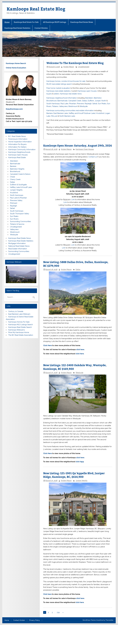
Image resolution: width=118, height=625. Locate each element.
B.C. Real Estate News (17, 136)
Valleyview (63, 106)
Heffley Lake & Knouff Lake (21, 187)
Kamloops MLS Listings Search (20, 325)
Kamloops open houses (87, 91)
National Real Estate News (19, 246)
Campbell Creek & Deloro (20, 174)
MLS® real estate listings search (59, 84)
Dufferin (91, 101)
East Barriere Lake (60, 113)
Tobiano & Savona (17, 224)
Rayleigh (88, 104)
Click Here (47, 345)
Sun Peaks (102, 104)
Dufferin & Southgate (18, 185)
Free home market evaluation (58, 88)
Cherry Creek (15, 179)
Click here (47, 594)
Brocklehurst (51, 101)
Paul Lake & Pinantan (18, 198)
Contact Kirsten (41, 28)
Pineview (80, 104)
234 (58, 612)
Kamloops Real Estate (17, 157)
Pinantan (72, 104)
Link (73, 199)
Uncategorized (83, 67)
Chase (12, 177)
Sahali (94, 104)
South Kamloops (53, 104)
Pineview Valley (16, 200)
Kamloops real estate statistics (58, 91)
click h (80, 462)
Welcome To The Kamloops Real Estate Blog (75, 63)
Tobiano (55, 106)
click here (80, 354)
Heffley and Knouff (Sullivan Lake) (82, 113)
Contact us (92, 157)
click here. (80, 349)
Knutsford (100, 113)
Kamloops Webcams (16, 330)
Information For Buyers (17, 144)
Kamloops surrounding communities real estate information (70, 110)
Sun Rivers (14, 219)
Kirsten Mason (68, 67)
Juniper (98, 101)
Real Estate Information (17, 249)
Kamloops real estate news (71, 94)
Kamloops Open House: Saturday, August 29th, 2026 (77, 145)
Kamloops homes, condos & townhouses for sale (65, 81)
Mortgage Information (17, 243)
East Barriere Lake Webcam (19, 314)
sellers (56, 94)
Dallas (84, 101)
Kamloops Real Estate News (81, 22)
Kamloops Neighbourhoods (19, 152)
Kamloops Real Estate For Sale (26, 22)
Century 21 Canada (15, 311)
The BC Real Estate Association (20, 335)
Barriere (49, 113)
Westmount (73, 106)
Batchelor (97, 98)
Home (7, 22)
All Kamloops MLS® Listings (54, 22)
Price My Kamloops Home (18, 332)
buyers (49, 94)
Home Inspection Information (20, 142)
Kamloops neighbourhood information (61, 98)
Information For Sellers (17, 147)
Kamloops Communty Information (21, 149)
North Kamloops (16, 195)
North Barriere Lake (67, 116)
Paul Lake (64, 104)
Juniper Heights (81, 480)
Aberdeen (89, 98)
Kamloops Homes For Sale (19, 322)
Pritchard (13, 203)
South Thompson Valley (19, 214)
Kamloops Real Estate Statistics (17, 28)
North (103, 101)
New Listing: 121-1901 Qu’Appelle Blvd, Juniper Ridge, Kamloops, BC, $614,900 (74, 475)
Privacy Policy (34, 620)
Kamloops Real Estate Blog (36, 9)
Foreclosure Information (17, 139)
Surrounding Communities (20, 221)
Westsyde (84, 106)
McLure (54, 116)
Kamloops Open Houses (85, 149)
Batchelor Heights (17, 169)
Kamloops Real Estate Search (20, 327)
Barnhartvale (62, 101)
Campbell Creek (74, 101)
